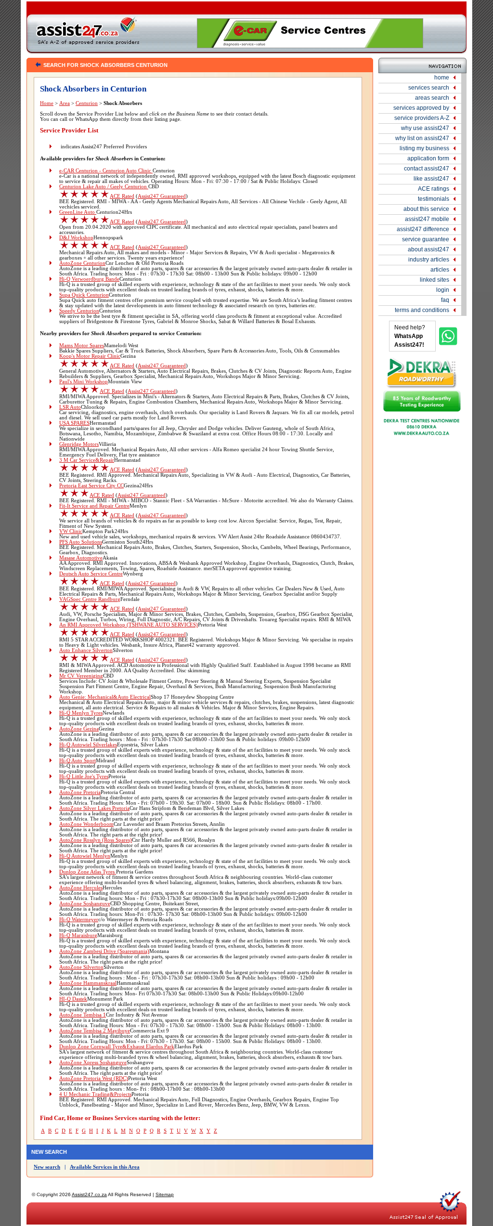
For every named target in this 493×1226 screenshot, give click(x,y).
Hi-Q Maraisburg (78, 935)
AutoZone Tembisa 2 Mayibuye (94, 1030)
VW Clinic (70, 531)
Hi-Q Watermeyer (78, 919)
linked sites (434, 279)
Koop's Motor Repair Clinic (89, 356)
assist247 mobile (427, 219)
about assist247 (428, 249)
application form (428, 158)
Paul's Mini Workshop (83, 381)
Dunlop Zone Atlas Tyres (87, 871)
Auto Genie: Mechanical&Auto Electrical (105, 697)
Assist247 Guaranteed (162, 196)
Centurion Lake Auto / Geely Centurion (103, 186)
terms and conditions (422, 310)
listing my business (424, 148)
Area (64, 103)
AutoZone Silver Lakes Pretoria (94, 808)
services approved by (421, 107)
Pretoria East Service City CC (91, 485)
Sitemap (165, 1194)
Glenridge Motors (79, 444)
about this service (426, 209)
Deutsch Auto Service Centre (91, 573)
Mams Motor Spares (81, 345)
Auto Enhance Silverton (86, 650)
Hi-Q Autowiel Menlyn (84, 856)
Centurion (87, 103)
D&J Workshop (76, 237)
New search (47, 1167)
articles (439, 269)
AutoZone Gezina (79, 728)
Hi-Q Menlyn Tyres (81, 713)
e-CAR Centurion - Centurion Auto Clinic (106, 170)
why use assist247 (425, 128)
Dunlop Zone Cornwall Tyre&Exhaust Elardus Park (116, 1046)
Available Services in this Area (105, 1167)
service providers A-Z (421, 118)
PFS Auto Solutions (80, 542)
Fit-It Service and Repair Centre (94, 506)
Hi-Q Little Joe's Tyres (83, 776)
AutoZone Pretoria (80, 792)
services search (428, 87)
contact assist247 (426, 168)
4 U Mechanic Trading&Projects (95, 1094)
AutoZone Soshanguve (84, 903)
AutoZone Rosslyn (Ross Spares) (95, 840)
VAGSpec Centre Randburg (89, 599)
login (442, 290)
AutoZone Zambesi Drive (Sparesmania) (104, 951)
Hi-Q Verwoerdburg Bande (89, 279)
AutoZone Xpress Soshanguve (93, 1062)
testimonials (433, 199)
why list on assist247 (422, 138)
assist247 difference (423, 229)
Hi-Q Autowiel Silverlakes (88, 744)
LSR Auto (70, 407)
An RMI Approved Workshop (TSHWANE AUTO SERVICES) (128, 624)
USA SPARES (74, 423)
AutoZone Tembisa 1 (82, 1014)
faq (445, 300)
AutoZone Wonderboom (86, 824)
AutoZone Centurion (82, 263)
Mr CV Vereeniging (81, 675)
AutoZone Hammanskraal (88, 983)
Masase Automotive (81, 558)
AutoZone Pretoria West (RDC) (93, 1078)
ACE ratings (433, 188)
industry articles (428, 259)
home (441, 77)
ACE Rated (122, 196)
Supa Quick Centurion (84, 295)
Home (46, 103)
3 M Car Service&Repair (86, 460)
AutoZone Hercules (81, 887)
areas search (432, 97)
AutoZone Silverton (81, 967)
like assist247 (431, 178)
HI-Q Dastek (73, 999)
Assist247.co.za (89, 1194)
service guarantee (425, 239)
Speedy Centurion (79, 310)
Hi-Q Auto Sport (77, 760)
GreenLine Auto (77, 212)
